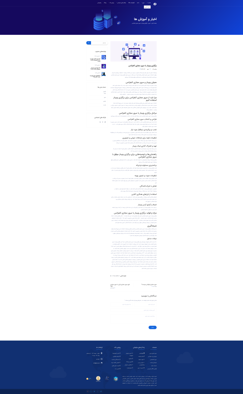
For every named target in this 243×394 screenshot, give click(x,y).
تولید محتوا (141, 359)
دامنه (138, 3)
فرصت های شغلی (116, 366)
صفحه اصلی (154, 23)
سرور (143, 3)
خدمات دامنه (154, 366)
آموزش (104, 91)
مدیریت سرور (141, 368)
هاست (149, 3)
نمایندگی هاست (153, 362)
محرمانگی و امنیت (116, 359)
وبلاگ (105, 3)
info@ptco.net (96, 363)
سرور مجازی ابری (153, 353)
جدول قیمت (129, 368)
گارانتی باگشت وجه (115, 362)
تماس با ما (117, 369)
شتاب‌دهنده (141, 356)
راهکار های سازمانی (121, 3)
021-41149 (98, 359)
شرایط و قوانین (116, 356)
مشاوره (130, 358)
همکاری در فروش (128, 365)
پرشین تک (112, 3)
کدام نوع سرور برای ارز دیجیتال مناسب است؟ (95, 68)
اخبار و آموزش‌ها (116, 353)
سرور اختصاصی (153, 359)
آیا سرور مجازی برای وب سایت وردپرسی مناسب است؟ (95, 60)
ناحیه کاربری (147, 7)
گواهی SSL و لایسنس (152, 369)
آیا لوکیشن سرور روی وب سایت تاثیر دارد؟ (95, 76)
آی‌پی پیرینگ (129, 362)
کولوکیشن (141, 353)
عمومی (104, 101)
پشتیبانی (99, 3)
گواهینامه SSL (131, 3)
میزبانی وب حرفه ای (152, 356)
